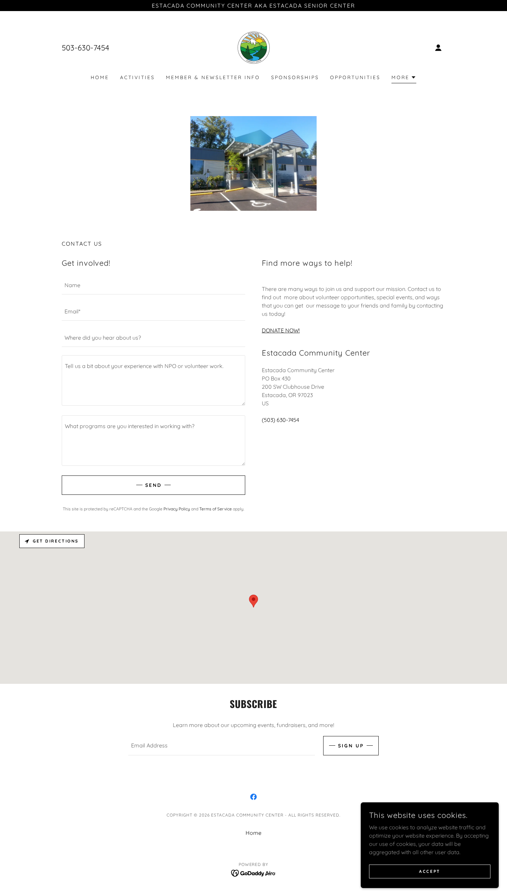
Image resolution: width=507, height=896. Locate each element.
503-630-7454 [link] (85, 48)
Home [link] (100, 77)
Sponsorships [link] (295, 77)
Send (153, 485)
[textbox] (153, 285)
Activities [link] (137, 77)
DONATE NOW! (281, 330)
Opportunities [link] (355, 77)
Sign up (351, 746)
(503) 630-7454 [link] (280, 419)
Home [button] (253, 832)
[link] (253, 47)
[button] (438, 48)
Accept (429, 871)
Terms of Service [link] (215, 508)
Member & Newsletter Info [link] (213, 77)
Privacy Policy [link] (176, 508)
